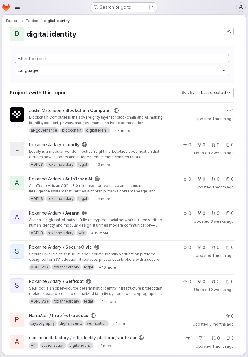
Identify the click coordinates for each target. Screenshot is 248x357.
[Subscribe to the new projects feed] (229, 31)
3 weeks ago (222, 221)
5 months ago (221, 324)
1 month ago (223, 118)
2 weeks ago (222, 153)
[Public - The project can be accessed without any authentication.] (116, 110)
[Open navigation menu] (17, 7)
